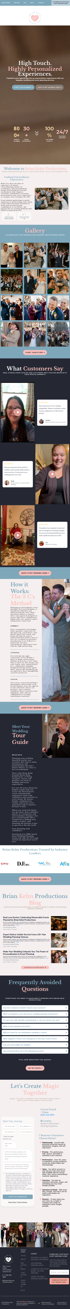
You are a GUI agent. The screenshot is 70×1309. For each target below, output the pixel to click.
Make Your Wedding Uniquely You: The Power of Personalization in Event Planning (25, 952)
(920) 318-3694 (47, 1115)
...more (17, 925)
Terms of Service (22, 1202)
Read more (41, 416)
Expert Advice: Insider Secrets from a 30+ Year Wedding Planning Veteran (24, 935)
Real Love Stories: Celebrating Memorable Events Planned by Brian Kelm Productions (26, 918)
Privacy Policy (12, 1202)
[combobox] (10, 1144)
